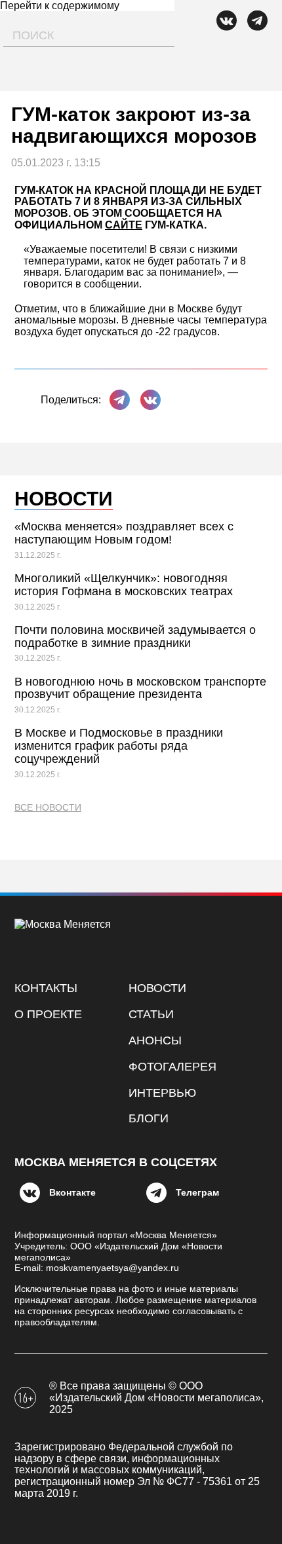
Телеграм (197, 1192)
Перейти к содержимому (59, 5)
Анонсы (155, 1040)
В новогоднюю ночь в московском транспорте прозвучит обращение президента (140, 688)
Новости (157, 988)
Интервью (162, 1092)
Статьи (151, 1014)
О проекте (48, 1014)
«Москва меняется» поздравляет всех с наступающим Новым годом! (123, 533)
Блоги (149, 1118)
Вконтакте (72, 1192)
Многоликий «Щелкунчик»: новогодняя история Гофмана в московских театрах (123, 585)
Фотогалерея (172, 1066)
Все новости (47, 808)
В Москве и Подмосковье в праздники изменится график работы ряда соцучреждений (118, 745)
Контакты (45, 988)
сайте (123, 224)
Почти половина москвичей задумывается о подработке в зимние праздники (135, 636)
